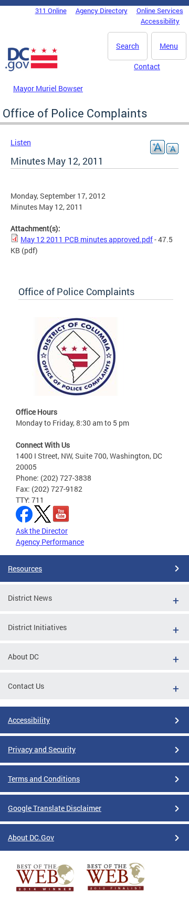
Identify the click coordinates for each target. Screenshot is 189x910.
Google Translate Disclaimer (54, 808)
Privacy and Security (42, 749)
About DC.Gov (31, 837)
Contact (147, 66)
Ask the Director (42, 531)
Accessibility (160, 21)
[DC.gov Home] (31, 69)
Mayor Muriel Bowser (48, 88)
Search (127, 46)
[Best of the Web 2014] (45, 891)
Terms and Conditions (44, 779)
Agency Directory (102, 10)
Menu (169, 46)
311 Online (51, 10)
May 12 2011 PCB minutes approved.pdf (86, 239)
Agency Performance (50, 542)
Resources (25, 568)
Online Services (159, 10)
